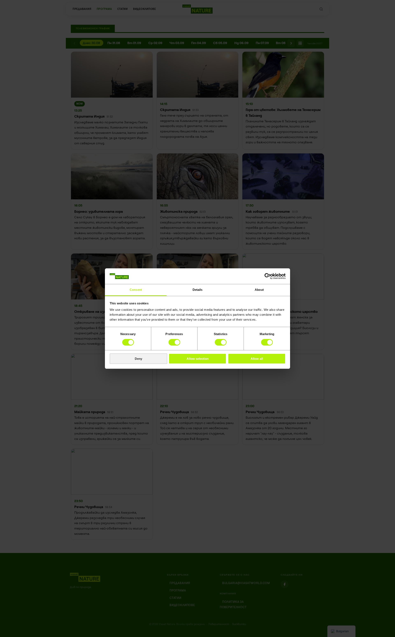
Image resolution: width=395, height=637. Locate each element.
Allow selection (198, 358)
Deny (138, 358)
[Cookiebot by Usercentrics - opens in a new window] (268, 276)
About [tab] (259, 289)
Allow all (257, 358)
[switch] (174, 342)
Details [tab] (198, 289)
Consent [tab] (136, 289)
